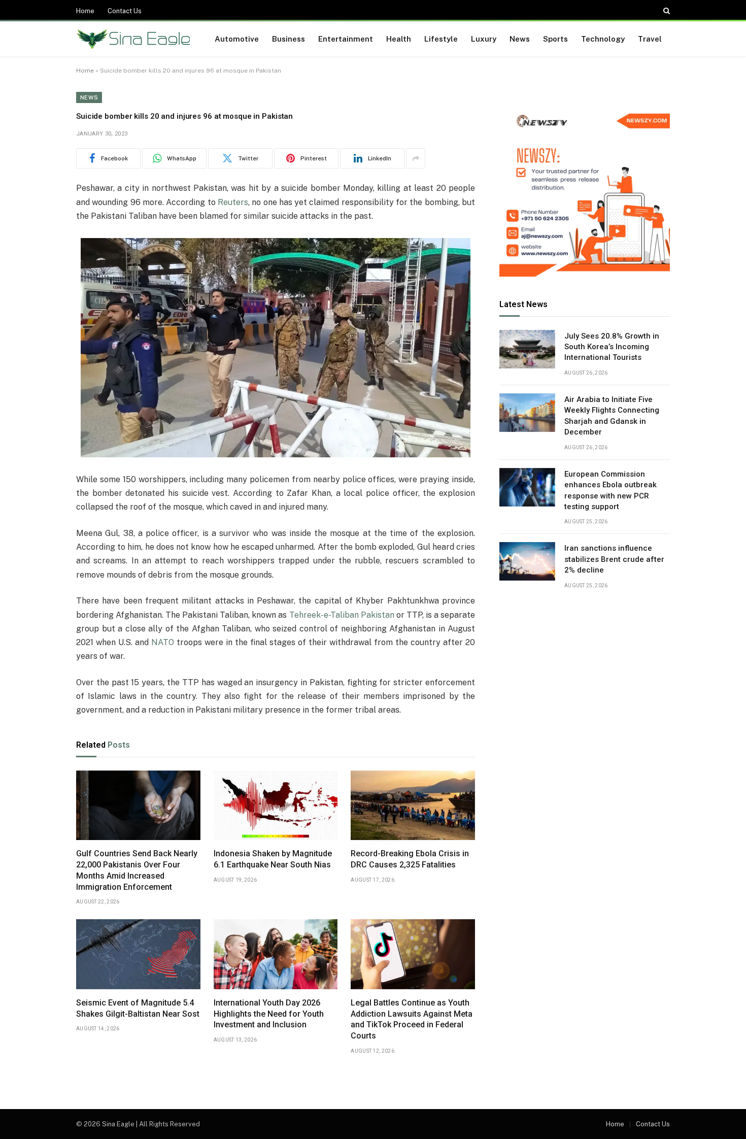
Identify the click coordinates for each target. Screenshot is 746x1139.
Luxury (483, 39)
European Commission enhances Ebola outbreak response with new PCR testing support (610, 490)
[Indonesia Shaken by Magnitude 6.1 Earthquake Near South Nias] (276, 805)
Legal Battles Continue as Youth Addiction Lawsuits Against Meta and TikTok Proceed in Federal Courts (411, 1019)
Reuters (233, 202)
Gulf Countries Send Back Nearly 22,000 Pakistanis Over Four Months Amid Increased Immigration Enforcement (136, 870)
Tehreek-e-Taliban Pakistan (341, 615)
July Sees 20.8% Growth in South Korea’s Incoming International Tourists (611, 346)
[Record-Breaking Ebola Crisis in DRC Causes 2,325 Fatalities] (413, 805)
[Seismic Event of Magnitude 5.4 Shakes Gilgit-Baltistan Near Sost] (138, 954)
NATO (162, 642)
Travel (650, 39)
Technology (603, 39)
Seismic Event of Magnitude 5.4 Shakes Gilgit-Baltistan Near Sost (137, 1008)
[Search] (665, 11)
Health (398, 39)
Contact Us (125, 11)
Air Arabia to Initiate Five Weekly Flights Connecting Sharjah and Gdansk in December (611, 416)
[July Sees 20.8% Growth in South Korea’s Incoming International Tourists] (527, 349)
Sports (555, 39)
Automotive (237, 39)
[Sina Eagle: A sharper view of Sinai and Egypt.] (133, 39)
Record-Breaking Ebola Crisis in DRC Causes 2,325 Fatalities (410, 859)
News (520, 39)
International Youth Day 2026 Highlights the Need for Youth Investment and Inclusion (269, 1014)
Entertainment (345, 39)
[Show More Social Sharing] (415, 158)
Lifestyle (441, 39)
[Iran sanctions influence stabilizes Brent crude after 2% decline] (527, 561)
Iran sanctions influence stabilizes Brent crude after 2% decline (614, 559)
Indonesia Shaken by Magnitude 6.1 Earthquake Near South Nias (273, 859)
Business (288, 39)
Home (85, 11)
